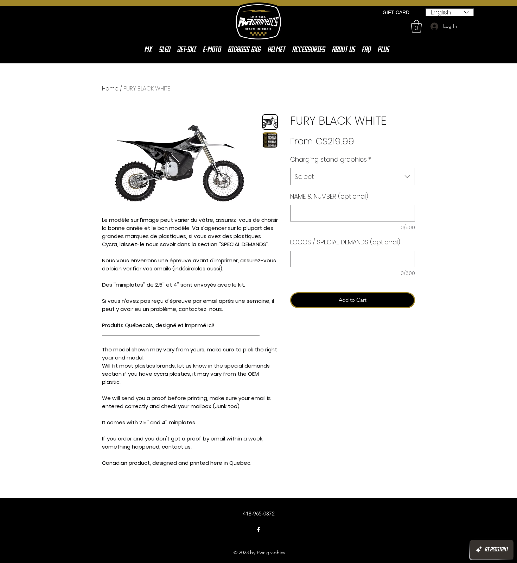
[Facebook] (258, 529)
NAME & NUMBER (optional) (329, 196)
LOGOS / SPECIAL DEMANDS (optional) (345, 242)
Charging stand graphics (330, 159)
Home (110, 89)
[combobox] (352, 177)
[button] (416, 26)
